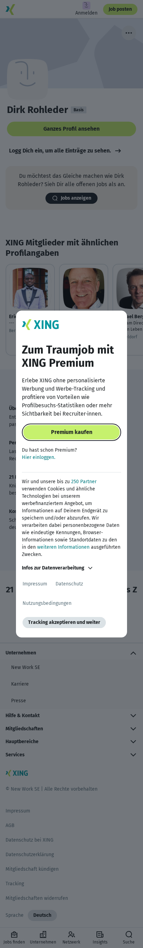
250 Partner (83, 482)
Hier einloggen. (38, 457)
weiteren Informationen (63, 547)
